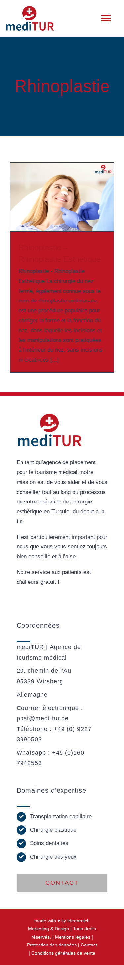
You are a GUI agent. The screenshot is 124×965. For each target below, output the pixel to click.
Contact (89, 944)
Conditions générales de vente (63, 953)
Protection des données (52, 944)
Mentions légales (72, 937)
